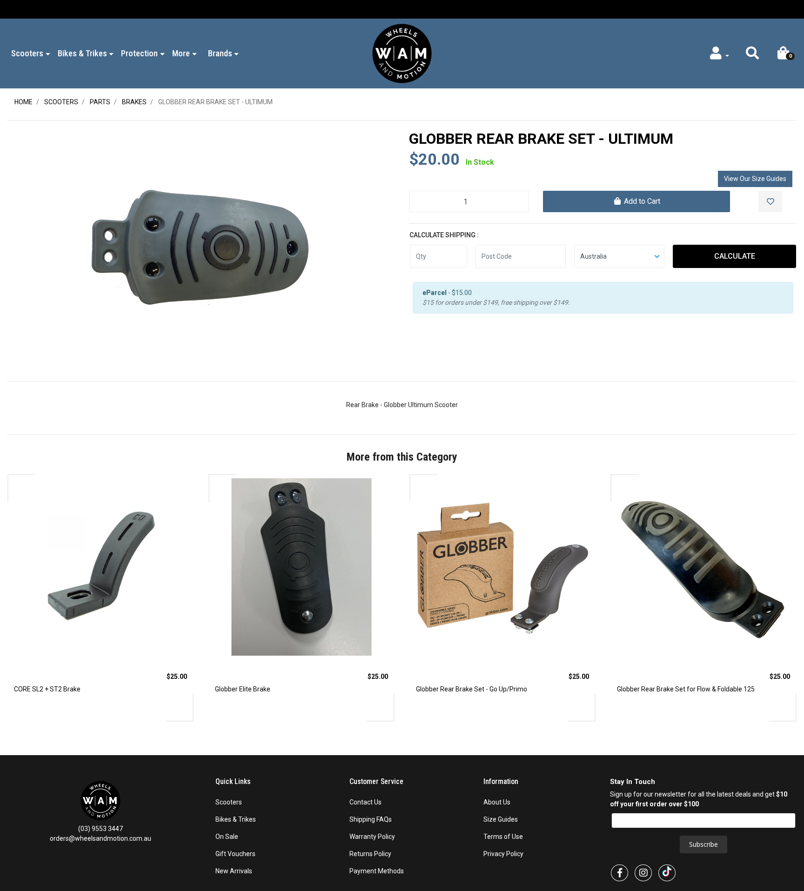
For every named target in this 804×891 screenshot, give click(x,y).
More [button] (181, 53)
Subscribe (703, 844)
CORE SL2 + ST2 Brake (47, 689)
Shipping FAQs (370, 819)
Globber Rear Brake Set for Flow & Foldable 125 (686, 689)
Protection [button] (139, 53)
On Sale (226, 836)
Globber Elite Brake (242, 689)
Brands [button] (220, 53)
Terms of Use (503, 836)
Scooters (228, 802)
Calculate (734, 256)
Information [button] (501, 781)
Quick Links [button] (234, 781)
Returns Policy (370, 854)
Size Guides (500, 819)
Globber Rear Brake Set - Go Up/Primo (471, 689)
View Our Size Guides (755, 178)
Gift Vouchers (235, 854)
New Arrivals (233, 871)
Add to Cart (641, 201)
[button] (752, 55)
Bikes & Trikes (235, 819)
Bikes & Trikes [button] (82, 53)
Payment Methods (376, 871)
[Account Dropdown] (718, 55)
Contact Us (365, 802)
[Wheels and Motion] (402, 53)
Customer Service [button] (377, 781)
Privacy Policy (503, 854)
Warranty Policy (372, 836)
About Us (496, 802)
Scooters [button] (27, 53)
